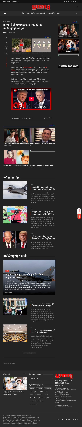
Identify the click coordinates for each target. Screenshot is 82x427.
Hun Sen (32, 388)
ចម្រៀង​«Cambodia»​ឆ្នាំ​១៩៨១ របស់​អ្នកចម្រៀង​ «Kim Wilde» (43, 213)
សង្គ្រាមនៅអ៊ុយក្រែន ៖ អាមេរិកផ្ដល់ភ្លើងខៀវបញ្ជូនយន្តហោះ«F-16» (25, 276)
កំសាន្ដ (58, 13)
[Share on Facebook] (6, 38)
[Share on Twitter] (6, 43)
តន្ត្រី (31, 209)
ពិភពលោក (9, 22)
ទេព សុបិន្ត (5, 32)
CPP (43, 401)
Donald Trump (27, 68)
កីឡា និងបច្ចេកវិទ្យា (41, 13)
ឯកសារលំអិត (51, 13)
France (41, 391)
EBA (48, 398)
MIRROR (68, 420)
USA (30, 118)
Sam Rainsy (48, 388)
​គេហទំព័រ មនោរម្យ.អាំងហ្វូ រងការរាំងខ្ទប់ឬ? (11, 1)
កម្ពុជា (32, 301)
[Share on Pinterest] (6, 48)
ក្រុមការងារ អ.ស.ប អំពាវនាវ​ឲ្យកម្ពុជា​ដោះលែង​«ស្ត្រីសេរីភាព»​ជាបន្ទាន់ (43, 305)
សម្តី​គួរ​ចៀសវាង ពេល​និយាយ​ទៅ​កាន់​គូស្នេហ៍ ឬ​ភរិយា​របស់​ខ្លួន (13, 393)
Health (46, 395)
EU (46, 391)
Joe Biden (24, 118)
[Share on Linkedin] (6, 53)
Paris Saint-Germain (35, 401)
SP (62, 420)
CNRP (31, 391)
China (31, 395)
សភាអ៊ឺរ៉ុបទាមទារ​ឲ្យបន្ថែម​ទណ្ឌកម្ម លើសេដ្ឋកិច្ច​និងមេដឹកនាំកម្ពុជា (43, 331)
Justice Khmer (33, 398)
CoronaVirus (39, 388)
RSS (58, 420)
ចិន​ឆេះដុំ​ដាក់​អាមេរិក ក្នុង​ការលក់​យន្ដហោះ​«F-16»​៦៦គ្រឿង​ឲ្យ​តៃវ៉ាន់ (43, 188)
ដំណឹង (23, 13)
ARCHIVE (75, 420)
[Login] (77, 7)
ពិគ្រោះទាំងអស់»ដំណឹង (28, 353)
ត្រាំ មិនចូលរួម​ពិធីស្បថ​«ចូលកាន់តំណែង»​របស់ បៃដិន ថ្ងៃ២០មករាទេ (43, 238)
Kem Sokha (42, 398)
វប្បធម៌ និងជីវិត (31, 13)
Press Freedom (33, 404)
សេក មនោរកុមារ (8, 292)
